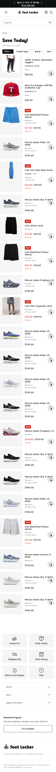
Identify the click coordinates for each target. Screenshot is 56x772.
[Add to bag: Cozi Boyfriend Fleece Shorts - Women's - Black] (51, 260)
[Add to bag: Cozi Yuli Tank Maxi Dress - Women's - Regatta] (51, 180)
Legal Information (14, 702)
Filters (7, 51)
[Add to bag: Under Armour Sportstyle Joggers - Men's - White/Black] (51, 73)
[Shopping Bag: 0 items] (51, 12)
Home (4, 33)
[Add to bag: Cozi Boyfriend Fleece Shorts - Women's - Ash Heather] (51, 535)
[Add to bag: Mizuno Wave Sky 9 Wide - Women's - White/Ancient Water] (51, 580)
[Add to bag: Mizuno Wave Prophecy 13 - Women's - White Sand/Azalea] (51, 442)
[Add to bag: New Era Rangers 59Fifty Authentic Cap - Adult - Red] (51, 99)
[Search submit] (50, 22)
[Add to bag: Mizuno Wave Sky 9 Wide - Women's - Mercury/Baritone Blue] (51, 602)
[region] (28, 3)
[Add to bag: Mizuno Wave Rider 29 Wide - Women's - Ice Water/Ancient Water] (51, 503)
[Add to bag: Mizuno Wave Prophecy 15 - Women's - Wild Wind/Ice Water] (51, 283)
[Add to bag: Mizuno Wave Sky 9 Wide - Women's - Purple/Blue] (51, 202)
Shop (8, 694)
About (9, 686)
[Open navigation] (6, 12)
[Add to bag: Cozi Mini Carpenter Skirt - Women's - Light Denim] (51, 312)
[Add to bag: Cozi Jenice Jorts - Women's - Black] (51, 236)
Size (49, 51)
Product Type (22, 51)
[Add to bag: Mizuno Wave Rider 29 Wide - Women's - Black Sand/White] (51, 360)
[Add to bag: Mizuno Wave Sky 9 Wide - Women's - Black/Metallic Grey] (51, 457)
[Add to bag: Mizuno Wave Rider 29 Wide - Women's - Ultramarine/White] (51, 336)
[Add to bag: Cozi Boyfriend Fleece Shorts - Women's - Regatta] (51, 123)
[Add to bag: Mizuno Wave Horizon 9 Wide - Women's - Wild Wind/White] (51, 564)
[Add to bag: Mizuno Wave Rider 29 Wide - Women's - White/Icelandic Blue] (51, 384)
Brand (37, 51)
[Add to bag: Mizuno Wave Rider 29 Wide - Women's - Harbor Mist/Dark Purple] (51, 147)
